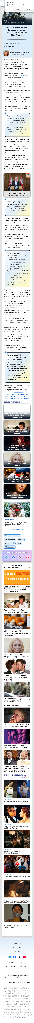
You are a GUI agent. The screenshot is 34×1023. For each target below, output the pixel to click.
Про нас (17, 944)
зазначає (24, 75)
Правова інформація (17, 963)
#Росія (18, 543)
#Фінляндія (9, 547)
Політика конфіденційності (17, 966)
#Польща (8, 543)
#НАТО (21, 539)
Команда (17, 951)
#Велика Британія (12, 536)
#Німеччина (10, 539)
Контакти (17, 948)
